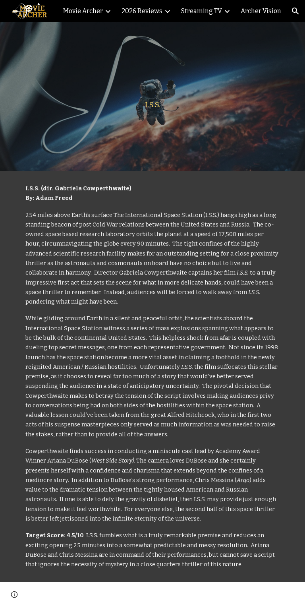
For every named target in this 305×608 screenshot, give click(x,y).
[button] (295, 11)
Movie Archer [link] (83, 11)
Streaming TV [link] (201, 11)
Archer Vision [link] (261, 11)
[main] (152, 96)
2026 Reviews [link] (142, 11)
